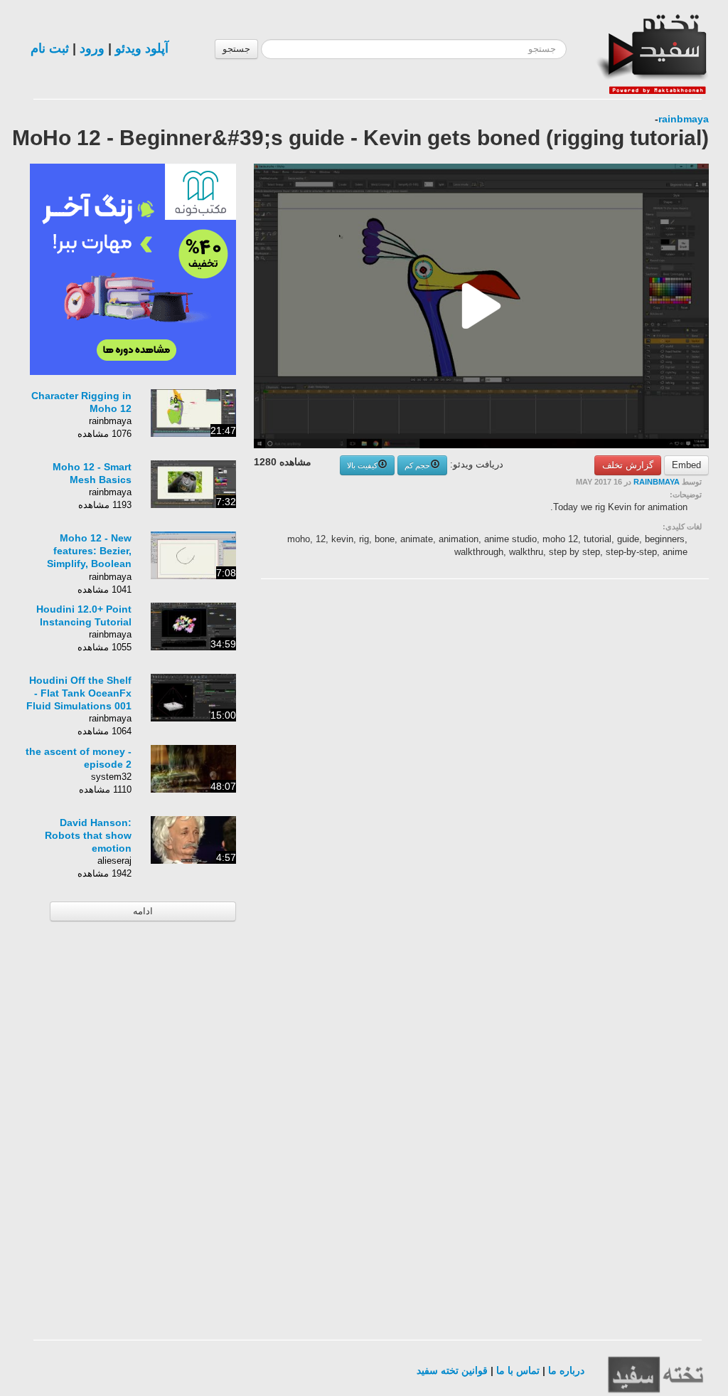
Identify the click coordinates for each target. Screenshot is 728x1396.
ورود (92, 48)
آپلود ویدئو (141, 48)
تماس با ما (518, 1370)
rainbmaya (683, 119)
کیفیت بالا (362, 465)
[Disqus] (602, 770)
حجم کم (417, 465)
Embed (686, 465)
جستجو (236, 48)
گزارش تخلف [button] (627, 465)
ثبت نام (50, 48)
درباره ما (566, 1370)
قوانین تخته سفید (452, 1370)
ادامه (143, 911)
